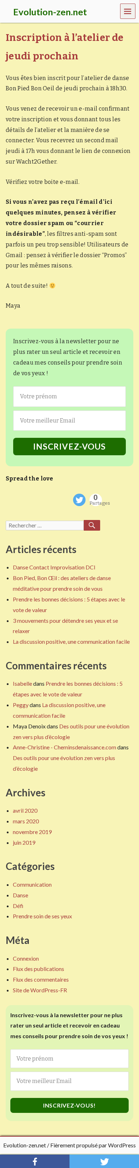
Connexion (26, 958)
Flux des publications (38, 968)
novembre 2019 (32, 831)
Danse (20, 895)
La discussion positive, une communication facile (71, 641)
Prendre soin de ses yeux (42, 916)
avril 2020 (25, 810)
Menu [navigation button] (128, 11)
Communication (32, 884)
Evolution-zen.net (24, 1145)
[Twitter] (79, 500)
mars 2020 (26, 821)
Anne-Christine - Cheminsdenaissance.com (64, 747)
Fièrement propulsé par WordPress (93, 1145)
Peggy (21, 704)
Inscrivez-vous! (69, 1105)
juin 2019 (24, 842)
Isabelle (22, 683)
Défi (18, 905)
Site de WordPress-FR (40, 990)
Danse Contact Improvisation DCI (54, 567)
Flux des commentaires (41, 979)
